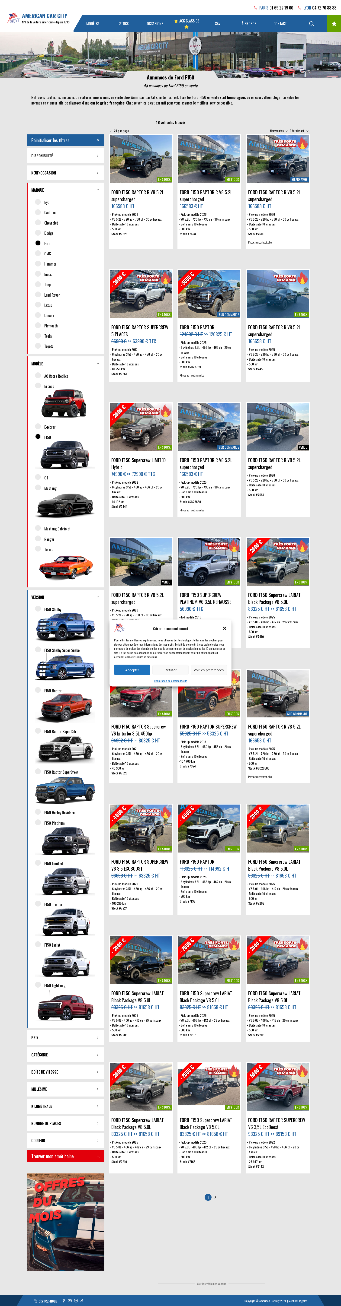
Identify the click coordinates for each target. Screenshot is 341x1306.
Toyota (49, 346)
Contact (280, 23)
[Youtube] (70, 1301)
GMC (47, 254)
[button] (224, 628)
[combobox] (122, 130)
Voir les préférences (209, 670)
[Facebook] (64, 1301)
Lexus (48, 305)
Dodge (48, 233)
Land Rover (52, 295)
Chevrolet (51, 223)
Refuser (170, 670)
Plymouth (51, 326)
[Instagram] (76, 1301)
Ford (47, 243)
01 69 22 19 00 (281, 8)
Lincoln (49, 315)
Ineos (48, 274)
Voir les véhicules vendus (211, 1283)
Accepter (132, 670)
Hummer (50, 264)
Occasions (155, 23)
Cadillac (50, 212)
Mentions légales (298, 1301)
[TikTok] (82, 1301)
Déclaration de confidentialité (170, 681)
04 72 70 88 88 (324, 8)
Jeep (47, 284)
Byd (46, 202)
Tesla (48, 336)
